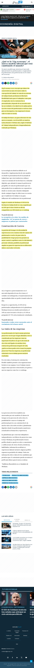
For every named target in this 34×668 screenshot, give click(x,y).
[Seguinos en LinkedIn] (17, 658)
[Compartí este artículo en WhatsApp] (8, 83)
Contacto (17, 638)
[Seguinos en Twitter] (21, 658)
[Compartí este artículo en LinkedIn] (11, 83)
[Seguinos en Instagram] (8, 658)
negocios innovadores (9, 480)
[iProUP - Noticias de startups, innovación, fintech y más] (17, 2)
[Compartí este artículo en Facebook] (3, 83)
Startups (25, 635)
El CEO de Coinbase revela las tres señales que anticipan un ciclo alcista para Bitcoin (14, 612)
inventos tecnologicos (10, 483)
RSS (17, 644)
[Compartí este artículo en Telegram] (13, 83)
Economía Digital (17, 631)
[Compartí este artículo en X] (5, 83)
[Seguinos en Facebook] (12, 658)
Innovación (17, 635)
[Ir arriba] (31, 661)
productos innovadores (20, 475)
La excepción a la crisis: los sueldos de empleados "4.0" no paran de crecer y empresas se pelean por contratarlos (15, 219)
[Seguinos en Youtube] (26, 658)
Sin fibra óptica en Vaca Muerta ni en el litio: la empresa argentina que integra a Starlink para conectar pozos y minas (22, 547)
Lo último (9, 630)
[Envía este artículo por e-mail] (16, 83)
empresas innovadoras (9, 478)
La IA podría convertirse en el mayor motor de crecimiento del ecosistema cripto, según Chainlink (22, 539)
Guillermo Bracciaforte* (8, 77)
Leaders (9, 638)
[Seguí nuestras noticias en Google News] (31, 83)
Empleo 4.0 (8, 635)
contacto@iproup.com (7, 651)
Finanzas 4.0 (25, 630)
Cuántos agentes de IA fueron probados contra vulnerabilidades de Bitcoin (22, 532)
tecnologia (6, 475)
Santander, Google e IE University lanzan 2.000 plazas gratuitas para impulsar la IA (22, 525)
